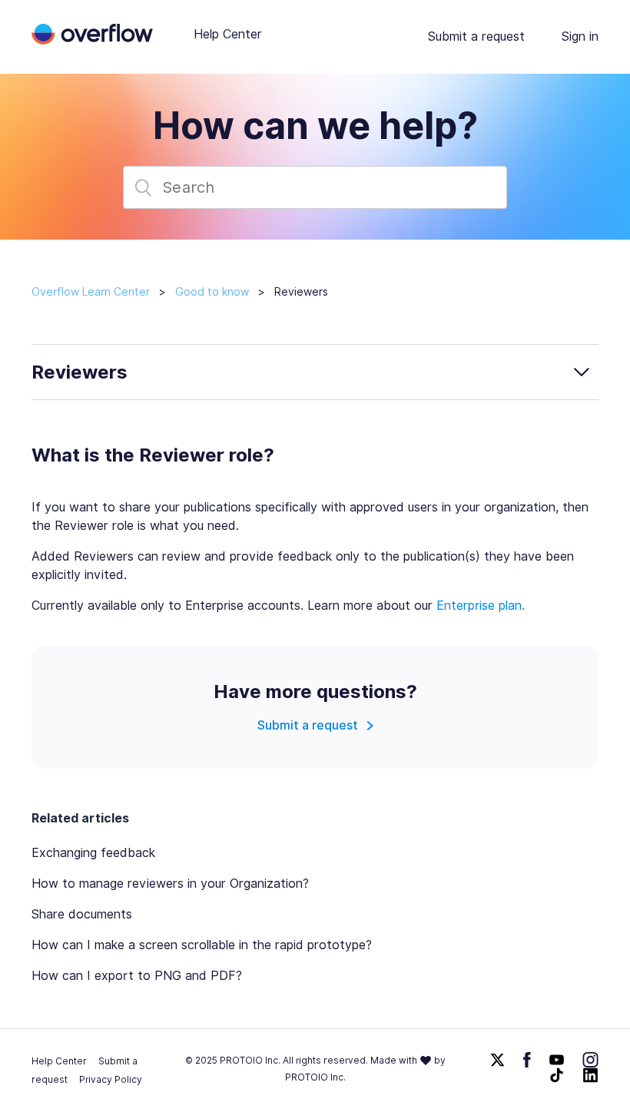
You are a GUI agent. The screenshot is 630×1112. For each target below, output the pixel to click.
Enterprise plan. (480, 605)
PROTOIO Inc (314, 1077)
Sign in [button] (580, 36)
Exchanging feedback (93, 853)
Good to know (212, 292)
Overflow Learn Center (91, 292)
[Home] (92, 40)
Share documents (82, 914)
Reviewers (301, 292)
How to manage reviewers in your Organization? (170, 883)
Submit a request (476, 36)
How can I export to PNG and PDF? (137, 975)
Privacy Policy (110, 1079)
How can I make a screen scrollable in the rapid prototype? (202, 945)
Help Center (228, 34)
